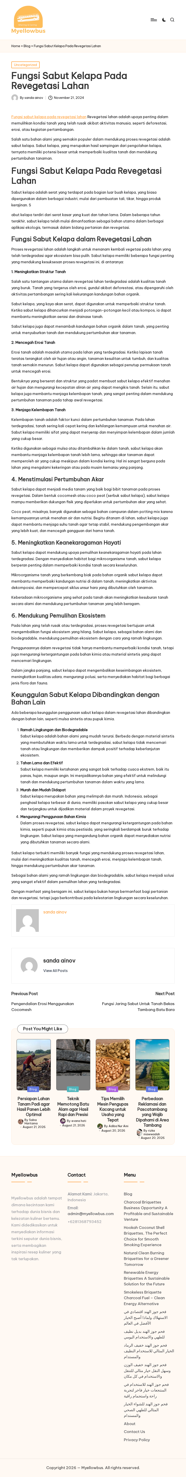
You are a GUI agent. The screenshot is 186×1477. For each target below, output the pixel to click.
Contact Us (134, 1431)
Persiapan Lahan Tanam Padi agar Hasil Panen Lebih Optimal (33, 1106)
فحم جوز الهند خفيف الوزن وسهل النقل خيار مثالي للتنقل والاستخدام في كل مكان (147, 1370)
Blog (27, 46)
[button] (55, 970)
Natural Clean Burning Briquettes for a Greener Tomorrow (146, 1258)
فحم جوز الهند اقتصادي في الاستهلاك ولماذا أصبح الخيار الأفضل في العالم (146, 1317)
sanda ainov (59, 960)
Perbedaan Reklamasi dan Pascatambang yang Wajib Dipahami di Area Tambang (152, 1112)
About (129, 1423)
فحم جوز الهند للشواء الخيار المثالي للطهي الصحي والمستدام (146, 1409)
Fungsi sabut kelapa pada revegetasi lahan (48, 117)
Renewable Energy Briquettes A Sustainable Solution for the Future (147, 1278)
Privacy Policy (137, 1439)
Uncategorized (25, 65)
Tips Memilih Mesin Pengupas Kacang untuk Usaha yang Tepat (112, 1109)
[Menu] (153, 19)
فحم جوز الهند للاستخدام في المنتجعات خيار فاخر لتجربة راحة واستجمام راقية (146, 1390)
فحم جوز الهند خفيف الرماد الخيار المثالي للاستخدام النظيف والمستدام (149, 1351)
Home (15, 46)
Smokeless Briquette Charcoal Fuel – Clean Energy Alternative (144, 1298)
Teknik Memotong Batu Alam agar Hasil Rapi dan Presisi (73, 1106)
